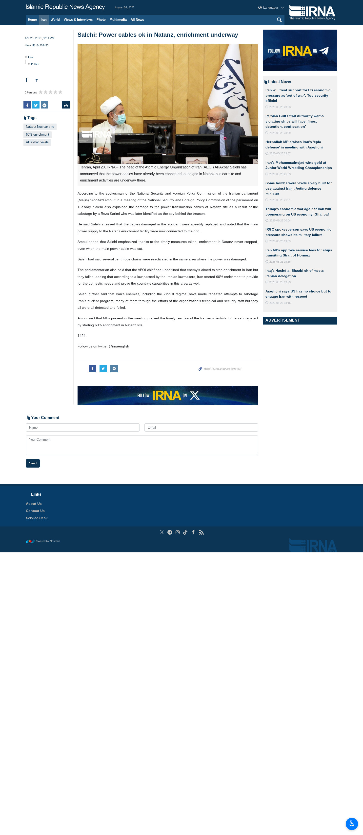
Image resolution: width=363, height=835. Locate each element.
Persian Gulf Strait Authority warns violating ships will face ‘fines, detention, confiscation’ (294, 121)
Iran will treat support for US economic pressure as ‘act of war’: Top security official (297, 95)
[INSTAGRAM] (177, 532)
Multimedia (118, 19)
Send (33, 463)
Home (32, 19)
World (55, 19)
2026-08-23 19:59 (280, 241)
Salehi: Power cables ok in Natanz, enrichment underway (158, 34)
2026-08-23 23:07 (280, 153)
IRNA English (65, 7)
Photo (101, 19)
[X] (162, 532)
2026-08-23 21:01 (280, 200)
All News (137, 19)
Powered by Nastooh (47, 541)
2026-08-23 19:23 (280, 282)
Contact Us (35, 511)
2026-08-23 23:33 (280, 107)
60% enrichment (37, 134)
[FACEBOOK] (193, 532)
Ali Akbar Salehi (37, 142)
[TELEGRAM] (169, 532)
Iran (44, 19)
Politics (35, 64)
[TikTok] (185, 532)
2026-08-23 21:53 (280, 174)
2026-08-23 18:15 (280, 302)
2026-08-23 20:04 (280, 220)
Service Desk (37, 518)
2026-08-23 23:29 (280, 132)
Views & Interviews (78, 19)
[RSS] (201, 532)
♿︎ (352, 823)
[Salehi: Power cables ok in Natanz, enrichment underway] (168, 104)
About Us (34, 504)
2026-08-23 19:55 (280, 261)
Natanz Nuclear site (40, 126)
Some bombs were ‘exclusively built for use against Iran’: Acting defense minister (298, 188)
